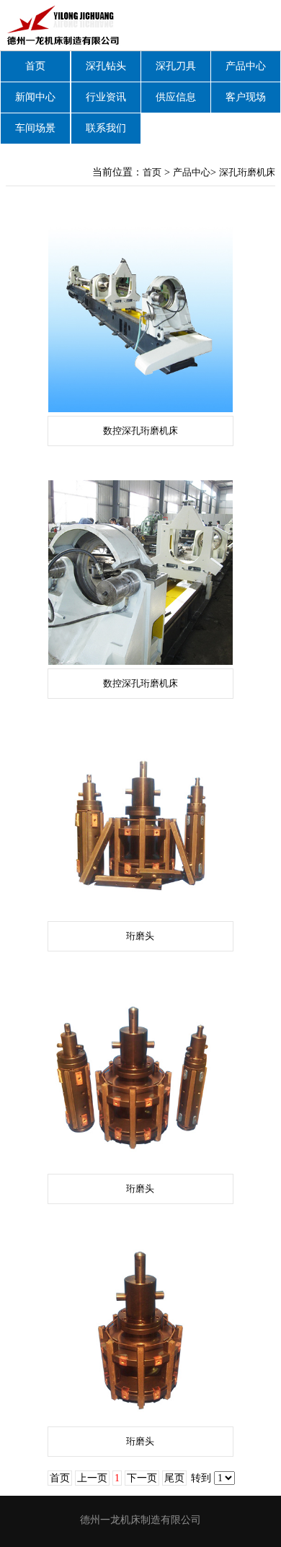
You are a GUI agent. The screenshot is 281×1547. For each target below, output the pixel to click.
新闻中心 (35, 97)
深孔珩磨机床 (247, 172)
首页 (35, 66)
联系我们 (106, 128)
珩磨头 (140, 936)
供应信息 (176, 97)
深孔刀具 (176, 66)
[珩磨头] (140, 825)
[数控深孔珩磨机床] (140, 319)
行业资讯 (106, 97)
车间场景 (35, 128)
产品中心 (246, 66)
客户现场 (246, 97)
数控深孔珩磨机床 (140, 430)
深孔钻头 (106, 66)
